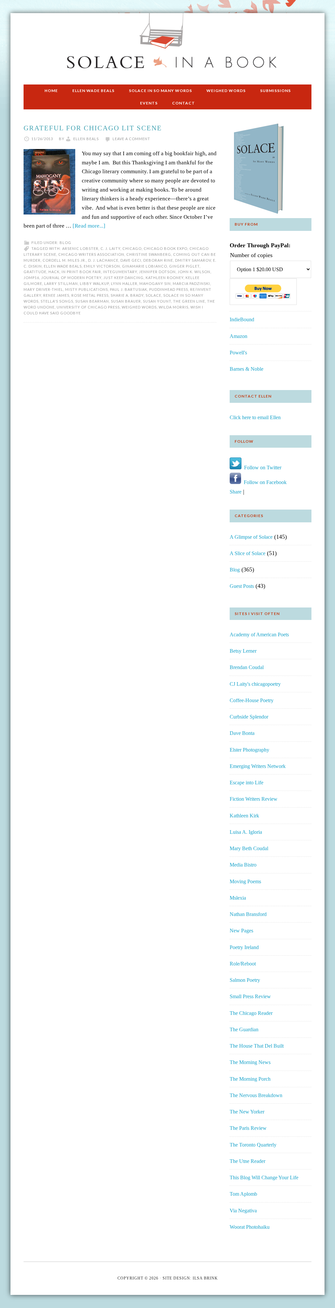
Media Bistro (243, 865)
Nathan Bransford (248, 914)
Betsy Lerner (243, 651)
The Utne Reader (247, 1161)
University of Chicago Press (88, 307)
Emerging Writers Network (258, 766)
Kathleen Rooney (165, 277)
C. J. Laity (110, 248)
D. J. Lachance (103, 260)
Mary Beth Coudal (249, 848)
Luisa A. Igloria (246, 832)
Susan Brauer (126, 301)
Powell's (238, 352)
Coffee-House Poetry (251, 700)
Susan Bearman (92, 301)
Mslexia (238, 898)
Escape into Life (246, 782)
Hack (54, 272)
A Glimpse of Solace (251, 537)
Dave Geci (130, 260)
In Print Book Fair (81, 272)
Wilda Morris (173, 307)
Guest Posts (242, 586)
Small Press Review (250, 996)
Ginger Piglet (184, 266)
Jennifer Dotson (157, 272)
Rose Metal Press (90, 295)
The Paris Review (248, 1128)
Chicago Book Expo (165, 248)
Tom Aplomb (243, 1194)
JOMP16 (31, 277)
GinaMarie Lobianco (144, 266)
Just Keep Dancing (123, 277)
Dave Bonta (242, 733)
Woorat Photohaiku (250, 1227)
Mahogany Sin (155, 283)
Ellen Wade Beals (63, 266)
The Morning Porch (250, 1079)
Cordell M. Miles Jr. (64, 260)
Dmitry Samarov (193, 260)
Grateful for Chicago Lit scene (93, 128)
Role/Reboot (243, 963)
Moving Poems (245, 881)
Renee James (56, 295)
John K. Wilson (194, 272)
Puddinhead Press (168, 289)
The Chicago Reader (251, 1013)
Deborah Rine (158, 260)
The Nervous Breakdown (256, 1095)
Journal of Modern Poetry (71, 277)
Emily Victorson (102, 266)
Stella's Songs (57, 301)
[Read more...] (89, 226)
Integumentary (120, 272)
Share (235, 492)
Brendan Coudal (247, 667)
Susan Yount (157, 301)
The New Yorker (247, 1111)
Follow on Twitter (261, 467)
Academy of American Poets (259, 634)
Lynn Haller (124, 283)
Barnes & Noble (246, 369)
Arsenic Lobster (80, 248)
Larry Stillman (61, 283)
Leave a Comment (131, 139)
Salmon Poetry (245, 980)
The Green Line (189, 301)
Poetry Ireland (244, 947)
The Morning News (250, 1062)
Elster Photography (249, 750)
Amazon (238, 336)
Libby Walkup (94, 283)
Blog (65, 242)
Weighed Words (139, 307)
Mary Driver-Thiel (43, 289)
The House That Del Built (257, 1046)
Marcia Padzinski (191, 283)
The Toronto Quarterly (253, 1145)
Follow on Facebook (264, 482)
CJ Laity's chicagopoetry (255, 684)
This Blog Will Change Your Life (264, 1177)
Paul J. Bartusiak (128, 289)
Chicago (132, 248)
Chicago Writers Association (91, 254)
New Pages (241, 930)
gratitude (35, 272)
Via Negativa (243, 1210)
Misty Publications (86, 289)
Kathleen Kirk (244, 815)
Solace (153, 295)
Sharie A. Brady (127, 295)
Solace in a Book (167, 45)
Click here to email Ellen (255, 417)
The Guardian (244, 1029)
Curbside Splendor (249, 716)
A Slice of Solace (247, 553)
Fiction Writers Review (253, 799)
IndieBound (242, 319)
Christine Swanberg (148, 254)
